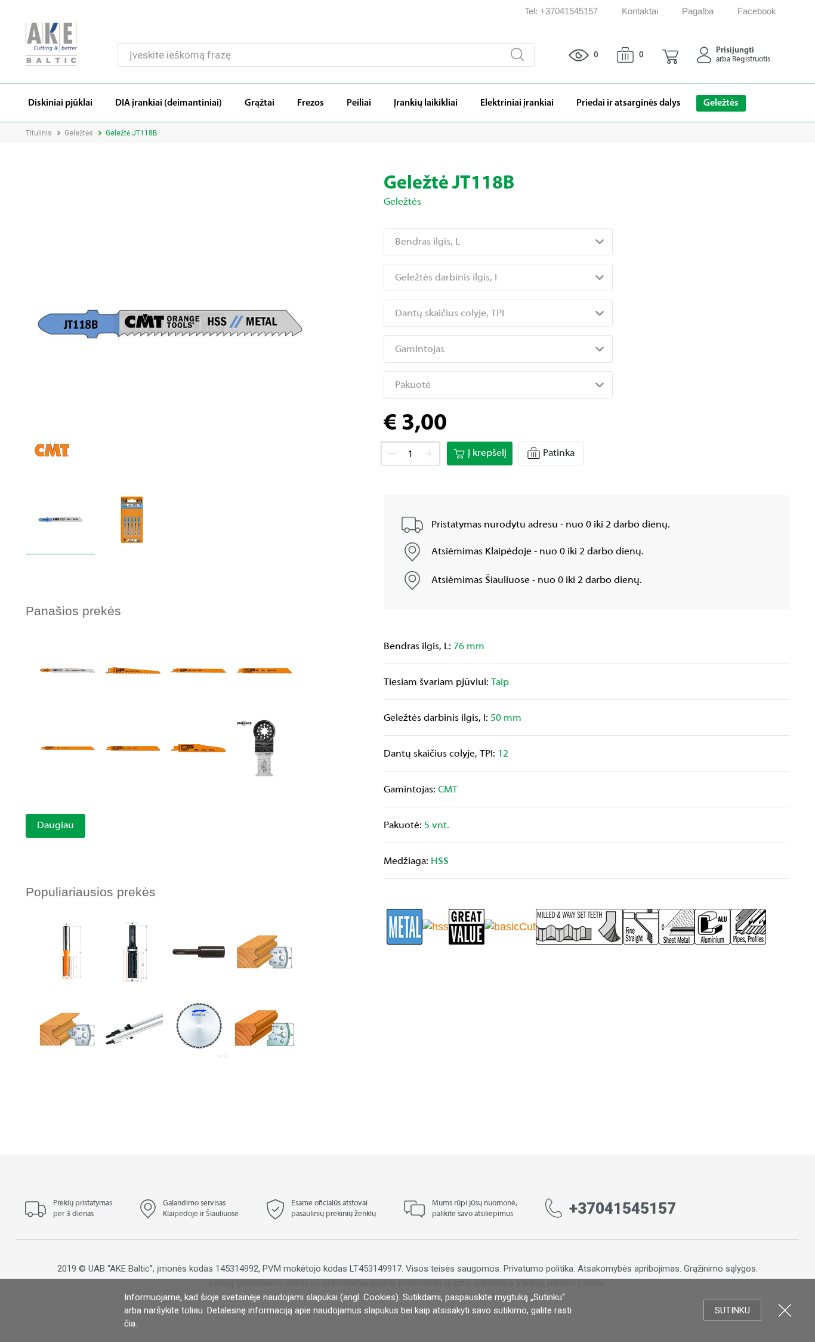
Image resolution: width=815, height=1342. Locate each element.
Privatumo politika (538, 1268)
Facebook (756, 11)
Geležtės (78, 133)
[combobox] (498, 241)
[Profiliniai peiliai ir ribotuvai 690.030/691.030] (264, 951)
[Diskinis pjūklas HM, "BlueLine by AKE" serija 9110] (199, 1028)
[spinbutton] (410, 454)
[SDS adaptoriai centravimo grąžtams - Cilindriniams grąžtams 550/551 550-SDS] (199, 951)
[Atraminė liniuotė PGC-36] (133, 1028)
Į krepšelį (487, 453)
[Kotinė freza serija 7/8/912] (67, 951)
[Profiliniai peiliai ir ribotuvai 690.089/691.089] (67, 1028)
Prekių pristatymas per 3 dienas (82, 1208)
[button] (670, 55)
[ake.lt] (51, 43)
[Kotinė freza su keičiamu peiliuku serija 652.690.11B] (133, 951)
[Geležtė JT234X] (67, 669)
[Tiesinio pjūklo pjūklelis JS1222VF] (67, 747)
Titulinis (39, 133)
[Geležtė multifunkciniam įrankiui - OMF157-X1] (264, 747)
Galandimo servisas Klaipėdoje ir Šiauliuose (201, 1208)
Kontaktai (640, 11)
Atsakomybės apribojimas (629, 1268)
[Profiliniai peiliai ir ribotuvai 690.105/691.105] (264, 1028)
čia (129, 1323)
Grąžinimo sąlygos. (721, 1268)
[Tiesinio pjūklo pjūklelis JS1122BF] (133, 747)
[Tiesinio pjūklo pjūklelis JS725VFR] (264, 669)
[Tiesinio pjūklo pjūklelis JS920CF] (199, 747)
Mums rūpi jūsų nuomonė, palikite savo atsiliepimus (474, 1208)
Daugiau (55, 825)
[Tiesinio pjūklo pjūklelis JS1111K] (199, 669)
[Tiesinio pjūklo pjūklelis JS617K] (133, 669)
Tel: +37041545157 (561, 11)
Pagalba (698, 11)
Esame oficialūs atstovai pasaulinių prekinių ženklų (333, 1208)
